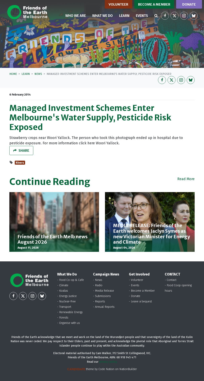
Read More (186, 179)
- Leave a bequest (140, 301)
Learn (126, 15)
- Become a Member (142, 290)
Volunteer (118, 4)
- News (97, 280)
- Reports (99, 301)
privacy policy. (108, 361)
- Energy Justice (67, 296)
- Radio (97, 285)
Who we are (75, 16)
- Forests (62, 317)
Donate (189, 4)
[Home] (27, 12)
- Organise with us (68, 323)
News (38, 74)
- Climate (62, 285)
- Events (134, 285)
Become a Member (154, 4)
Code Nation (106, 369)
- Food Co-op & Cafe (70, 280)
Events (142, 16)
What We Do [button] (102, 16)
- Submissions (102, 296)
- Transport (64, 307)
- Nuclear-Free (66, 301)
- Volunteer (136, 280)
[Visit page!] (165, 16)
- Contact (170, 280)
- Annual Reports (104, 307)
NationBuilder (128, 369)
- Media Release (103, 290)
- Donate (134, 296)
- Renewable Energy (70, 312)
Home (13, 74)
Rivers (20, 162)
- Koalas (62, 290)
